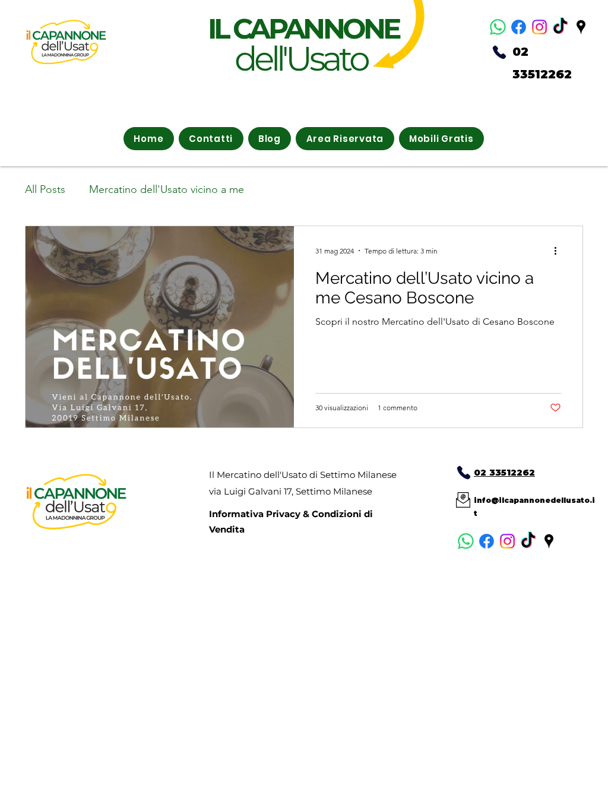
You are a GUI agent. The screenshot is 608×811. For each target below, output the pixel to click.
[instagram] (539, 27)
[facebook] (518, 27)
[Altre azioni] (559, 250)
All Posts (45, 189)
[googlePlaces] (581, 27)
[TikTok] (560, 27)
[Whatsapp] (498, 27)
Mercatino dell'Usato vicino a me (166, 189)
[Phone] (499, 52)
